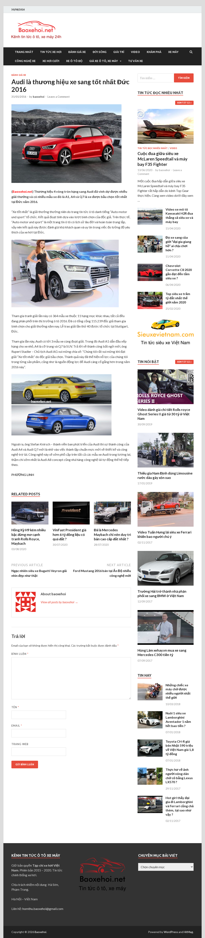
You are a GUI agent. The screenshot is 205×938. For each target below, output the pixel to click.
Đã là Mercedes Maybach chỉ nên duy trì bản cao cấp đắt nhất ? (112, 534)
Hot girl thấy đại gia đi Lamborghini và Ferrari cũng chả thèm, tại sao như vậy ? (180, 806)
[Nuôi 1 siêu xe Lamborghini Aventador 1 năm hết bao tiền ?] (150, 713)
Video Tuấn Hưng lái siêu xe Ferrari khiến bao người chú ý (164, 534)
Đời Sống (100, 52)
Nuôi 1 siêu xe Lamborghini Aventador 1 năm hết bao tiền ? (178, 719)
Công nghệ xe (25, 61)
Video (135, 52)
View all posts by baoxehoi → (59, 602)
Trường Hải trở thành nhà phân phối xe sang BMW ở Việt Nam (162, 593)
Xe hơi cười (50, 61)
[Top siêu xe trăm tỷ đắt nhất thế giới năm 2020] (150, 294)
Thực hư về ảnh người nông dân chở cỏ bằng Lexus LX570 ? (179, 776)
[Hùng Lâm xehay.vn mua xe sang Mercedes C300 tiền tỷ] (166, 646)
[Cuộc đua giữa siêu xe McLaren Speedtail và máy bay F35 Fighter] (166, 111)
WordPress (171, 932)
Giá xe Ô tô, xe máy (103, 61)
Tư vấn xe (135, 61)
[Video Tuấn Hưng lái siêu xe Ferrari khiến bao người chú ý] (166, 527)
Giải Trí (118, 52)
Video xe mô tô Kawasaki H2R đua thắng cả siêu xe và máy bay (179, 215)
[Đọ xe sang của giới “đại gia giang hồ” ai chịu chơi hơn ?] (150, 238)
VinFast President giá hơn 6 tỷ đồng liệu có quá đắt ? (69, 534)
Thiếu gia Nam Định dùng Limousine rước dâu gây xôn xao (165, 475)
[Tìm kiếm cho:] (166, 77)
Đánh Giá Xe (77, 52)
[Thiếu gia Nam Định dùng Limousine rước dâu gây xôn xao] (166, 469)
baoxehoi (38, 96)
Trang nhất (24, 52)
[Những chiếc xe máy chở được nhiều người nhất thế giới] (150, 685)
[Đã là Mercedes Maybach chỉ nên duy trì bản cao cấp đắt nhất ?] (112, 525)
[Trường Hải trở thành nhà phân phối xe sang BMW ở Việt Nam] (166, 587)
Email (16, 725)
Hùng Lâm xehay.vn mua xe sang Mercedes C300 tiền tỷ (162, 652)
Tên (15, 707)
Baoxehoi (40, 932)
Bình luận (19, 653)
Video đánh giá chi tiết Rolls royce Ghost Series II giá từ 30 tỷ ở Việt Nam (164, 414)
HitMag (188, 932)
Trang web (19, 744)
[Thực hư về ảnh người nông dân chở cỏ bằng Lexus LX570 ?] (150, 770)
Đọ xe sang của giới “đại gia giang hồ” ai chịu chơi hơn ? (178, 243)
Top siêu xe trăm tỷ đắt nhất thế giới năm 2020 (178, 298)
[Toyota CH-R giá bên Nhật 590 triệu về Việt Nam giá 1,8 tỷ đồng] (150, 742)
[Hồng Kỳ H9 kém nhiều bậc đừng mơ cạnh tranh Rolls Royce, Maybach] (29, 525)
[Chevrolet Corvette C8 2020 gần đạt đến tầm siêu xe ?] (150, 266)
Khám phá (154, 52)
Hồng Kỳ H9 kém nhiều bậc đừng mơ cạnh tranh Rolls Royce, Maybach (28, 536)
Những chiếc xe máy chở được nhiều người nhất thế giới (178, 691)
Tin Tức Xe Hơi (50, 52)
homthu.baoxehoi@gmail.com (42, 909)
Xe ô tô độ (74, 61)
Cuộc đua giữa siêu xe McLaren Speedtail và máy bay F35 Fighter (162, 159)
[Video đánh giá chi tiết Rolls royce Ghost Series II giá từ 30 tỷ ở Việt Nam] (166, 405)
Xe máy (173, 52)
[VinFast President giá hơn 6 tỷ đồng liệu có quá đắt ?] (71, 525)
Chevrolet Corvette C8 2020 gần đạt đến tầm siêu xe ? (179, 272)
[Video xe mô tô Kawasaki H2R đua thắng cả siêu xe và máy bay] (150, 210)
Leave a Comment (58, 96)
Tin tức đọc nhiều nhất (153, 148)
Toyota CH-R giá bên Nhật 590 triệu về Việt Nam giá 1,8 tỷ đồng (180, 747)
